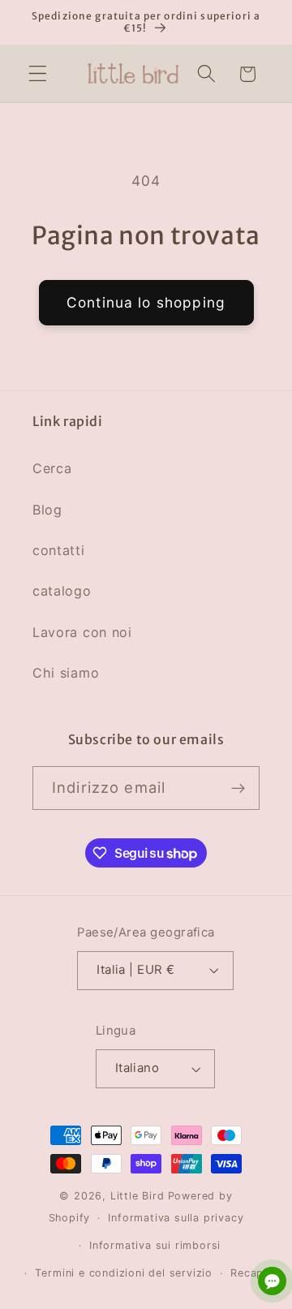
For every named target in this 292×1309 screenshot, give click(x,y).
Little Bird (137, 1196)
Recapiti (252, 1273)
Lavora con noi (82, 632)
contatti (58, 550)
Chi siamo (65, 673)
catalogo (62, 591)
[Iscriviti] (238, 788)
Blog (47, 510)
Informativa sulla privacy (175, 1218)
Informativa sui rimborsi (155, 1245)
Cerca (51, 468)
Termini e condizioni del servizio (124, 1273)
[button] (37, 74)
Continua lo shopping (146, 302)
